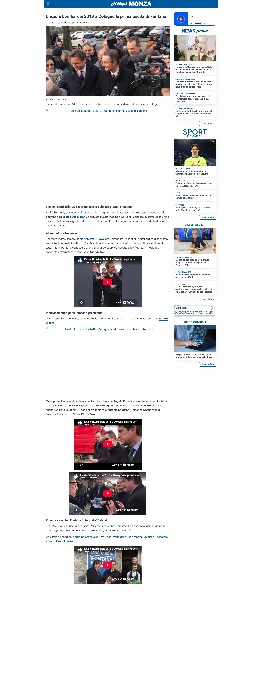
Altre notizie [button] (208, 123)
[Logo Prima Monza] (131, 4)
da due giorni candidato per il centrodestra (120, 212)
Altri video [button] (208, 299)
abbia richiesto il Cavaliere (92, 238)
